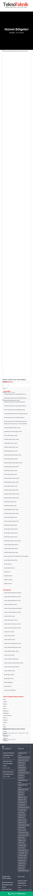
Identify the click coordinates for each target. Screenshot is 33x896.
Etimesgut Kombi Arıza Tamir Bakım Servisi (15, 398)
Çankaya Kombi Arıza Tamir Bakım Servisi (15, 394)
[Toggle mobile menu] (30, 9)
